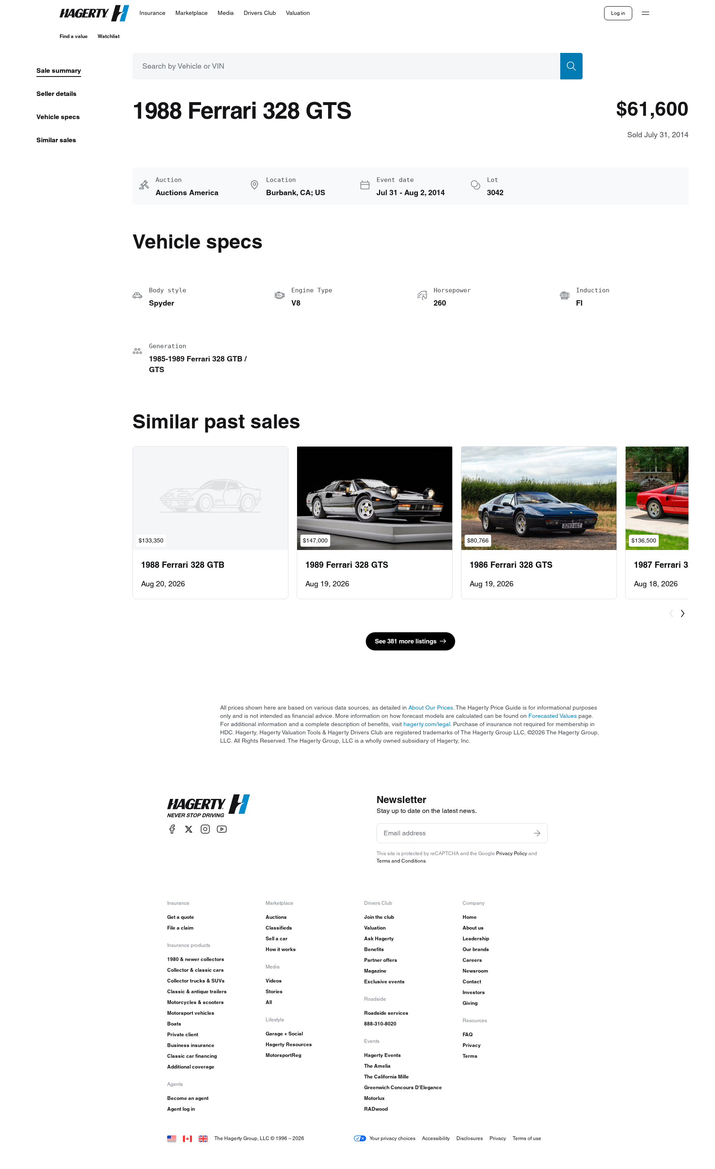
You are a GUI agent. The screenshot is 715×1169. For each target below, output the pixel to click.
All (269, 1002)
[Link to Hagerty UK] (203, 1138)
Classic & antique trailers (197, 991)
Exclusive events (384, 981)
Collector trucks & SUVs (196, 980)
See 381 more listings (406, 641)
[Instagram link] (205, 829)
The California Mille (386, 1076)
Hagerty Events (382, 1055)
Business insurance (190, 1045)
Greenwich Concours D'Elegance (403, 1087)
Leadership (476, 938)
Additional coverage (190, 1066)
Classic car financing (192, 1056)
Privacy (472, 1045)
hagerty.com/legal (426, 724)
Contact (472, 981)
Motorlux (374, 1098)
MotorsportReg (283, 1055)
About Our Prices (430, 707)
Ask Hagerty (379, 938)
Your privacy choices (392, 1138)
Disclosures (469, 1138)
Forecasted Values (552, 715)
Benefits (374, 949)
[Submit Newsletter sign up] (537, 833)
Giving (470, 1003)
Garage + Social (284, 1033)
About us (473, 927)
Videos (274, 980)
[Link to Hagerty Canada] (187, 1138)
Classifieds (279, 927)
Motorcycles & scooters (195, 1002)
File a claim (180, 927)
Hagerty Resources (289, 1044)
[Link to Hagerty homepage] (208, 806)
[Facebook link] (172, 829)
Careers (472, 960)
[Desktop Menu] (645, 13)
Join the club (379, 917)
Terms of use (527, 1138)
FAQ (468, 1034)
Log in (618, 13)
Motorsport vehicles (190, 1013)
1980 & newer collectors (195, 959)
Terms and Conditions (401, 860)
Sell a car (277, 938)
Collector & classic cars (195, 970)
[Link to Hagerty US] (171, 1138)
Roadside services (386, 1013)
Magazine (375, 970)
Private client (182, 1034)
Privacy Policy (511, 853)
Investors (474, 992)
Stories (274, 991)
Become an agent (188, 1098)
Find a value (74, 36)
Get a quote (180, 917)
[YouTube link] (222, 829)
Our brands (476, 949)
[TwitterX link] (188, 829)
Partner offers (380, 960)
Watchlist (109, 36)
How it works (281, 949)
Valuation (375, 927)
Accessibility (436, 1138)
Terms (470, 1056)
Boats (174, 1023)
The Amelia (377, 1066)
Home (470, 917)
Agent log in (181, 1109)
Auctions (276, 917)
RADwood (376, 1109)
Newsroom (475, 970)
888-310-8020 (380, 1023)
